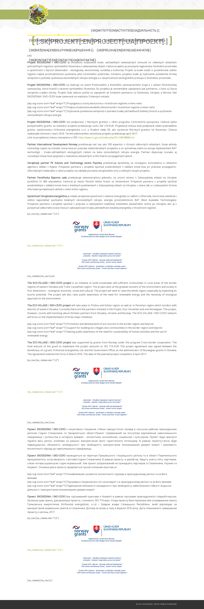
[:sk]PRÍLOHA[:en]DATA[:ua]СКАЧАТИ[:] (124, 50)
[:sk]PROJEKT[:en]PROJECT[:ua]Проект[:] (58, 30)
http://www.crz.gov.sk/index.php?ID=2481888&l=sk (106, 137)
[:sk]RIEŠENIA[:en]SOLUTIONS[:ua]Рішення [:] (61, 50)
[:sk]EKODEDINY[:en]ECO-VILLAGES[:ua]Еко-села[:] (65, 40)
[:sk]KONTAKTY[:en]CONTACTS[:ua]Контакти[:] (62, 60)
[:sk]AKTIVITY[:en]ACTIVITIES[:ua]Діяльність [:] (125, 30)
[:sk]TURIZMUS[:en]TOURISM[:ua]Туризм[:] (134, 40)
